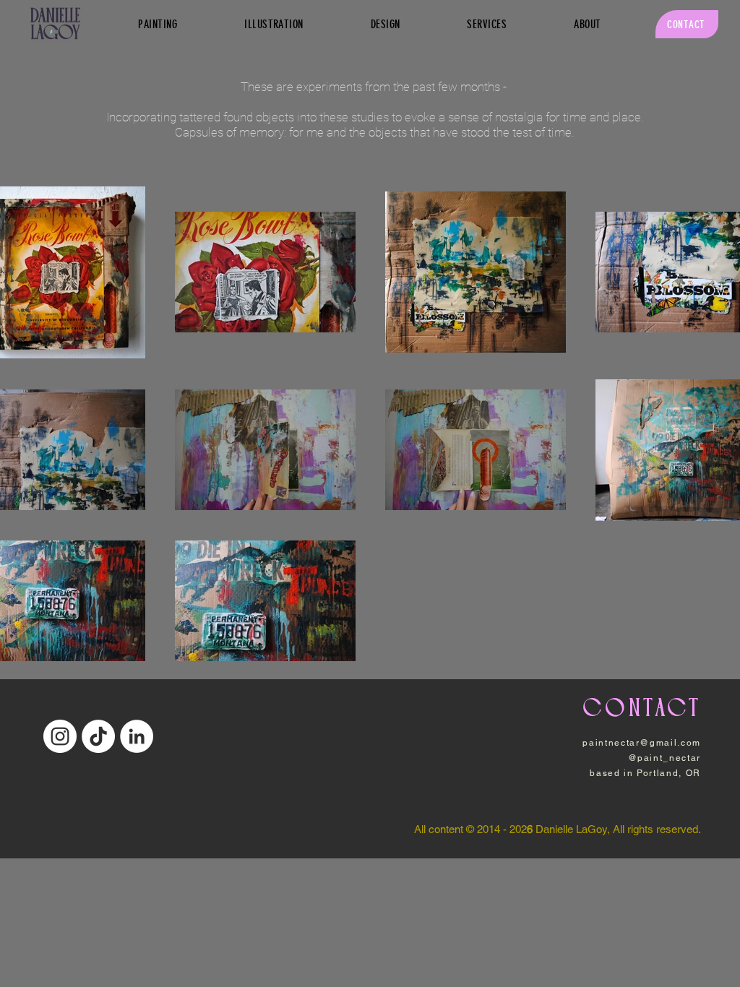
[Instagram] (60, 736)
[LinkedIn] (136, 736)
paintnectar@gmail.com (641, 743)
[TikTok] (98, 736)
